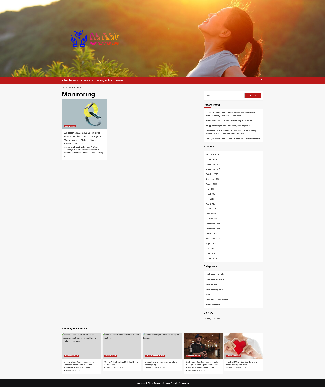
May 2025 (210, 199)
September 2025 (213, 179)
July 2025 (210, 189)
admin (68, 143)
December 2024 (213, 223)
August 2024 (211, 243)
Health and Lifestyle (215, 274)
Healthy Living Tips (214, 289)
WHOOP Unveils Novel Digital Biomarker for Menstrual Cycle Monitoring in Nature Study (82, 136)
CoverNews (171, 383)
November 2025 (213, 169)
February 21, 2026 (200, 370)
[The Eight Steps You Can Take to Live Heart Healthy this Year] (243, 346)
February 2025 (212, 214)
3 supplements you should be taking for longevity (228, 125)
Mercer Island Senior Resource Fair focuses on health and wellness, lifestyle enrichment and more (231, 114)
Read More (68, 157)
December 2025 (213, 164)
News (208, 294)
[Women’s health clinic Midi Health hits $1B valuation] (122, 346)
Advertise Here (70, 80)
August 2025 (211, 184)
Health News (211, 284)
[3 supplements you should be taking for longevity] (162, 346)
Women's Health (70, 126)
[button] (261, 80)
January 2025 (211, 218)
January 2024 (211, 258)
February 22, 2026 (119, 367)
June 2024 (210, 253)
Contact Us (87, 80)
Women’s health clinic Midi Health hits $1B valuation (229, 120)
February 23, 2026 (78, 370)
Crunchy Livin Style (212, 318)
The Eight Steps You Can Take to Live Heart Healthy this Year (233, 138)
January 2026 (211, 159)
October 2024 (212, 233)
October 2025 (212, 174)
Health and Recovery (215, 279)
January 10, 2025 (77, 143)
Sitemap (119, 80)
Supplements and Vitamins (217, 299)
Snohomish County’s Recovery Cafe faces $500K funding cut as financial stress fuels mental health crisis (232, 132)
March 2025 (211, 209)
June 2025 (210, 194)
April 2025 (210, 204)
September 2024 (213, 238)
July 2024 (210, 248)
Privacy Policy (104, 80)
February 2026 (212, 154)
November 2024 (213, 228)
